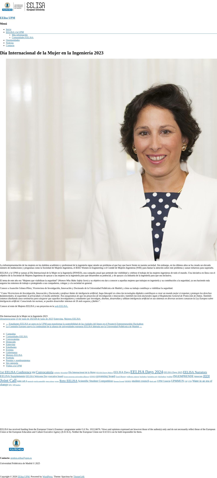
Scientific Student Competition (95, 380)
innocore (198, 376)
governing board (105, 376)
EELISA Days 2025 (173, 372)
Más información (20, 35)
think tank (153, 381)
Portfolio (10, 358)
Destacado (11, 342)
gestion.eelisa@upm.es (21, 458)
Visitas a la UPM (14, 365)
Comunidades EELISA (23, 37)
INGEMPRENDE (183, 376)
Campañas (11, 334)
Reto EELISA (68, 381)
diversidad (64, 372)
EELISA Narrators (195, 372)
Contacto (10, 45)
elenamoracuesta (7, 319)
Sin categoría (12, 363)
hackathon (143, 376)
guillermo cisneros (133, 376)
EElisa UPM (7, 17)
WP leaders (16, 385)
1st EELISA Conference (15, 372)
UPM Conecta (163, 381)
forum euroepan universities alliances (76, 376)
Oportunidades (13, 40)
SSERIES (128, 381)
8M (33, 372)
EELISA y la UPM (15, 32)
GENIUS (93, 376)
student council (140, 380)
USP (186, 381)
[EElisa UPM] (23, 12)
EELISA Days (122, 372)
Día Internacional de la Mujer (82, 372)
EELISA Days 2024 (146, 371)
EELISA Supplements (12, 376)
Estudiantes (11, 347)
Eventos (9, 350)
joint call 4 (22, 381)
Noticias (10, 43)
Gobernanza (11, 352)
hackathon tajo (152, 376)
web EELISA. (61, 306)
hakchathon (162, 376)
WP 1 (10, 385)
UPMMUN (177, 380)
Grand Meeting (121, 376)
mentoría (30, 381)
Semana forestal (119, 381)
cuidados (57, 372)
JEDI (206, 376)
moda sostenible (39, 381)
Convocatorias (12, 339)
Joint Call (8, 380)
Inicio (8, 29)
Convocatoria (44, 372)
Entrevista (58, 319)
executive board (55, 376)
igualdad (170, 376)
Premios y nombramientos (18, 360)
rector (57, 381)
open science (50, 381)
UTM (190, 381)
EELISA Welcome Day (37, 376)
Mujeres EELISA (72, 319)
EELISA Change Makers (104, 372)
